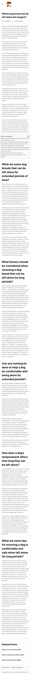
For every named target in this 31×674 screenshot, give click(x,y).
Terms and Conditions (17, 667)
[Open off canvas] (2, 4)
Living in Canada (19, 21)
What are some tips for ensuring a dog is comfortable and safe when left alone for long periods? (13, 154)
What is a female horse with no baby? (13, 655)
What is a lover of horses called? (11, 649)
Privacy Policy (6, 667)
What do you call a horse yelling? (11, 660)
